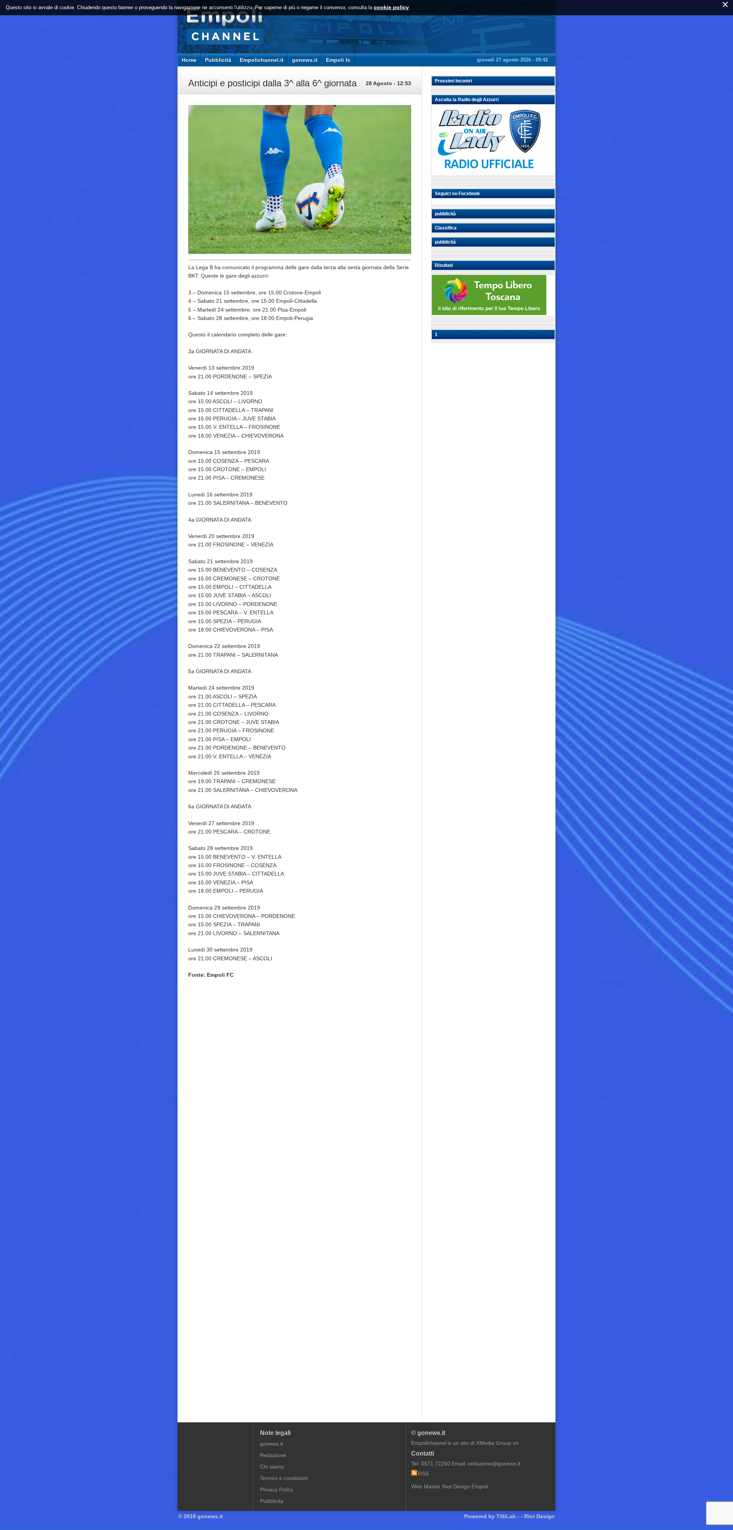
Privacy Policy (276, 1489)
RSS (423, 1473)
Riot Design (539, 1516)
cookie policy (391, 7)
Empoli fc (338, 60)
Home (189, 60)
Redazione (273, 1455)
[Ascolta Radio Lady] (489, 172)
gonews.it (305, 60)
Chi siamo (272, 1467)
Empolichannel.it (262, 60)
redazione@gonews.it (494, 1464)
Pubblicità (218, 60)
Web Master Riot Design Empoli (449, 1486)
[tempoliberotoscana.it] (489, 313)
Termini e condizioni (284, 1478)
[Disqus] (299, 1100)
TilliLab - (507, 1516)
